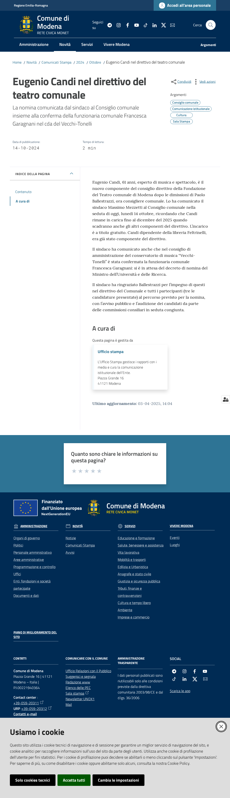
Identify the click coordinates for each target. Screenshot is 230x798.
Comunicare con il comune (87, 658)
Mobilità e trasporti (132, 559)
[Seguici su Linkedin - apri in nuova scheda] (152, 24)
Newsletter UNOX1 (80, 699)
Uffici (17, 574)
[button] (210, 25)
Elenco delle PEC (78, 687)
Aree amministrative (28, 559)
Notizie (71, 538)
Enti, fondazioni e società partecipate (32, 584)
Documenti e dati (26, 595)
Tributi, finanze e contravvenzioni (130, 592)
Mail (69, 704)
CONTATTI (20, 658)
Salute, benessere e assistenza (141, 545)
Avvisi (70, 552)
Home (17, 62)
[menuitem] (34, 45)
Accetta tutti (74, 780)
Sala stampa (75, 693)
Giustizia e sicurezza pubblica (139, 581)
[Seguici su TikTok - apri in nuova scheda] (143, 24)
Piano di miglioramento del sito (35, 634)
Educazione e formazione (136, 538)
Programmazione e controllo (34, 566)
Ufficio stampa (111, 352)
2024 (80, 62)
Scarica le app (180, 691)
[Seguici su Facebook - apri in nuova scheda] (125, 24)
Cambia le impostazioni (118, 780)
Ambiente (125, 610)
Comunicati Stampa (56, 62)
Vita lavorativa (128, 552)
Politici (18, 545)
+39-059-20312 (34, 708)
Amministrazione (33, 526)
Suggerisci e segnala (81, 676)
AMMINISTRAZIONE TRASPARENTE (131, 660)
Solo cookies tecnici (32, 780)
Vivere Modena (181, 526)
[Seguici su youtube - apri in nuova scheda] (134, 24)
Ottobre (95, 62)
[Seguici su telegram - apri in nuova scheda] (107, 24)
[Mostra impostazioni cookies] (225, 399)
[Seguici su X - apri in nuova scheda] (161, 24)
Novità (32, 62)
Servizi (130, 526)
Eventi (174, 537)
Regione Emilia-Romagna (31, 5)
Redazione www (78, 682)
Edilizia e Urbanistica (133, 566)
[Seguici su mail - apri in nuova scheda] (170, 24)
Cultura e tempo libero (134, 602)
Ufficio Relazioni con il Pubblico (88, 671)
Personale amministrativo (32, 552)
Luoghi (175, 544)
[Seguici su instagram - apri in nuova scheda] (116, 24)
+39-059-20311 (26, 703)
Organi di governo (26, 538)
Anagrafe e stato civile (134, 574)
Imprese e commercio (133, 617)
